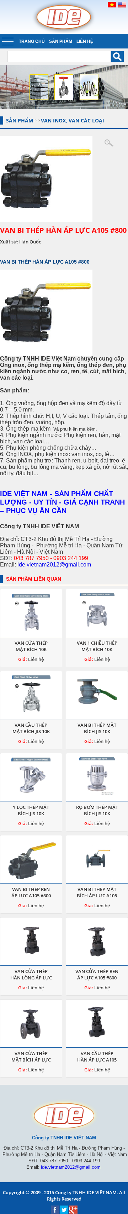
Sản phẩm (60, 41)
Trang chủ (32, 41)
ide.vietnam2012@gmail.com (54, 565)
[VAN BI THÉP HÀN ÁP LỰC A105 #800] (64, 179)
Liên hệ (84, 41)
